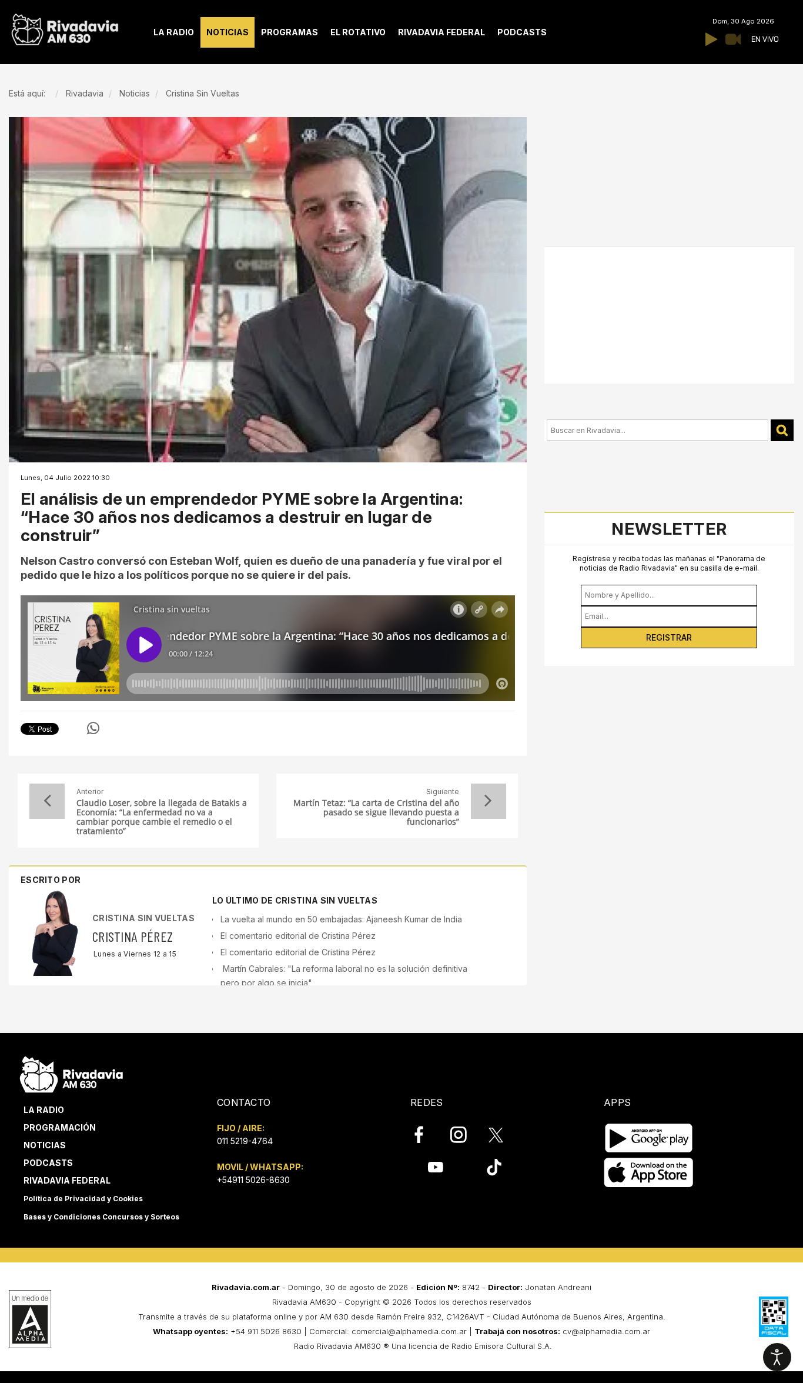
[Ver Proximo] (488, 801)
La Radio (44, 1110)
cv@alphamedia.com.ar (606, 1331)
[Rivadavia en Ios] (649, 1173)
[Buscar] (782, 430)
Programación (60, 1127)
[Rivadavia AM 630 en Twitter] (504, 1134)
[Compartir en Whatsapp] (93, 728)
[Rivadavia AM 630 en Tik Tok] (494, 1166)
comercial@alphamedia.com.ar (409, 1331)
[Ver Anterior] (47, 801)
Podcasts (48, 1163)
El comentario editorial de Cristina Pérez (298, 936)
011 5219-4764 (245, 1141)
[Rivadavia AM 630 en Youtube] (435, 1166)
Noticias (45, 1145)
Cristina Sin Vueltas (143, 918)
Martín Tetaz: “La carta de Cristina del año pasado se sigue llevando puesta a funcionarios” (376, 812)
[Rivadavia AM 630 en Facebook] (425, 1135)
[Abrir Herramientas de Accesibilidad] (777, 1357)
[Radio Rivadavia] (71, 1073)
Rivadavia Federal (67, 1180)
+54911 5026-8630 (253, 1180)
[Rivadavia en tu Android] (649, 1139)
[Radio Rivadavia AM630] (65, 27)
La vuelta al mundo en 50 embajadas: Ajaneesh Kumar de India (341, 919)
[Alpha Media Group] (30, 1319)
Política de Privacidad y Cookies (83, 1198)
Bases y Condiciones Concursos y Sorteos (101, 1216)
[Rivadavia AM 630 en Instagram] (465, 1135)
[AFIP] (773, 1317)
